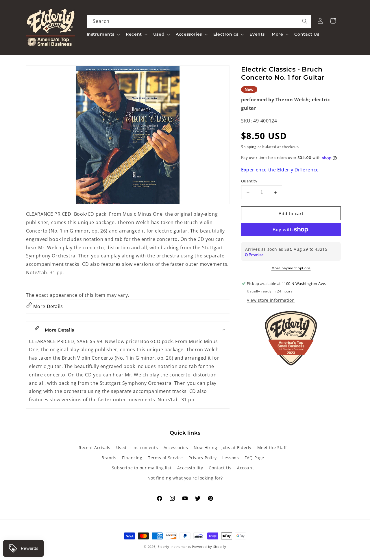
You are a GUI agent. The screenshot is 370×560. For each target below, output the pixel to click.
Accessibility (190, 468)
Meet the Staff (272, 447)
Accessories (176, 447)
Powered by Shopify (209, 546)
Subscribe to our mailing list (141, 468)
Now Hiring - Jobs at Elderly (222, 447)
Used (121, 447)
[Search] (304, 21)
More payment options (291, 268)
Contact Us (220, 468)
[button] (103, 34)
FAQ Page (254, 457)
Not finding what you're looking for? (185, 478)
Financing (132, 457)
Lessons (230, 457)
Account (245, 468)
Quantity (249, 181)
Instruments (145, 447)
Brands (108, 457)
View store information (271, 300)
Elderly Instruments (174, 546)
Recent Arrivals (94, 447)
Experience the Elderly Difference (280, 169)
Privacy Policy (202, 457)
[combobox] (199, 21)
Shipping (249, 146)
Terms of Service (165, 457)
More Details (47, 306)
